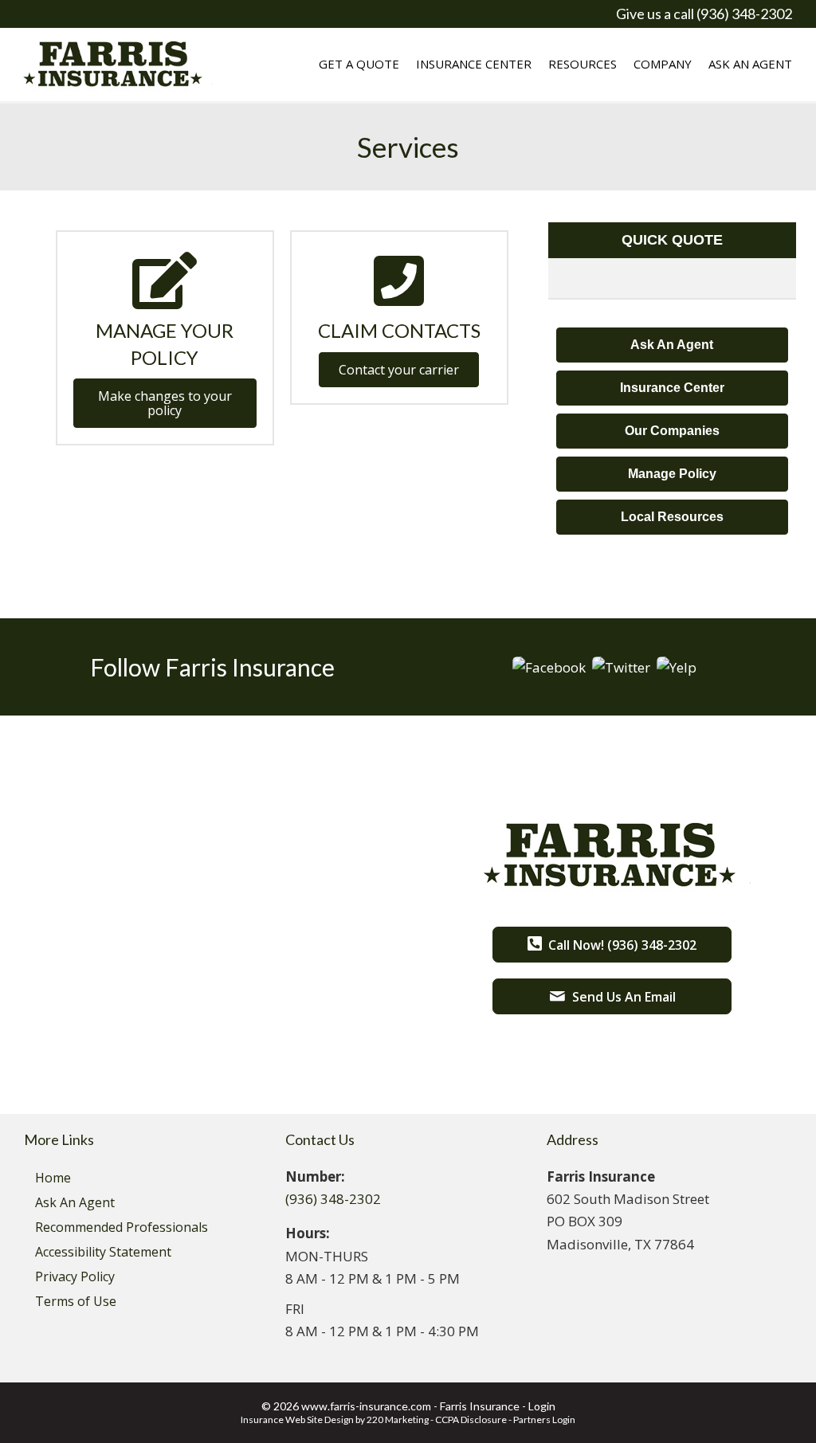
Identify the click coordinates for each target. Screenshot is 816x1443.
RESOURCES (582, 64)
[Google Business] (621, 666)
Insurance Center (474, 64)
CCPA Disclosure (471, 1419)
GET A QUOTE (359, 64)
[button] (165, 403)
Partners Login (544, 1419)
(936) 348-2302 (333, 1199)
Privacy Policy (75, 1276)
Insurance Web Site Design (297, 1419)
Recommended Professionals (121, 1227)
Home (53, 1177)
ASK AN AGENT (750, 64)
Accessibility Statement (103, 1252)
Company (663, 64)
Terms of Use (75, 1301)
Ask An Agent (75, 1202)
